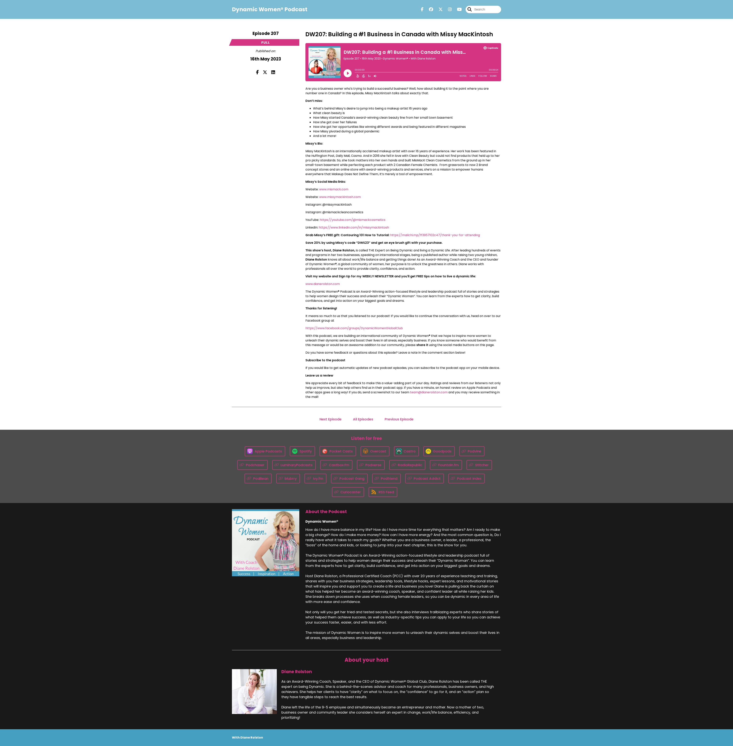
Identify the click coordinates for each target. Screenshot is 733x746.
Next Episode (330, 419)
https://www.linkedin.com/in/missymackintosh (354, 227)
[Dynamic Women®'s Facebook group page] (428, 9)
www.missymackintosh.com (340, 197)
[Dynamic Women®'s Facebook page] (422, 9)
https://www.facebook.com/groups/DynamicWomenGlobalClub (354, 328)
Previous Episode (399, 419)
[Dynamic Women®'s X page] (438, 9)
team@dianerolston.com (429, 392)
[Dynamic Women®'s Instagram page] (447, 9)
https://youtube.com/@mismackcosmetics (352, 220)
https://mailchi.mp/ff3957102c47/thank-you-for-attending (435, 235)
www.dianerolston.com (322, 284)
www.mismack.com (333, 189)
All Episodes (363, 419)
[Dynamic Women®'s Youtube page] (457, 9)
